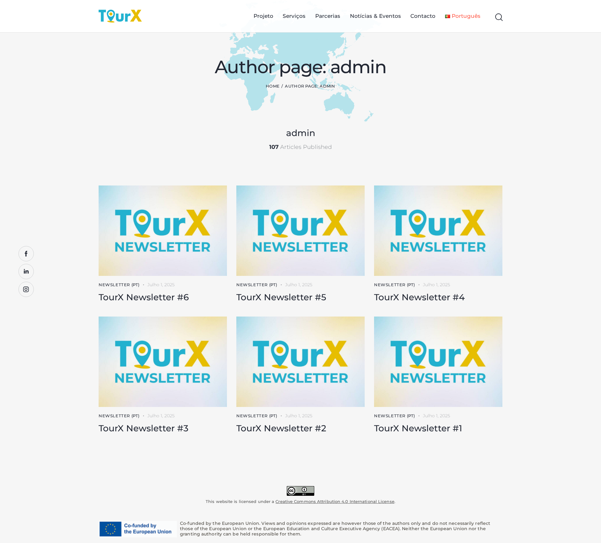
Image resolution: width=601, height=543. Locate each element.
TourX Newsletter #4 (419, 297)
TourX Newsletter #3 (143, 428)
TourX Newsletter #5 (281, 297)
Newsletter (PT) (119, 284)
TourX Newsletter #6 (144, 297)
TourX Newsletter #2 (281, 428)
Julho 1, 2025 (161, 284)
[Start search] (498, 17)
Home (273, 86)
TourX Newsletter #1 (418, 428)
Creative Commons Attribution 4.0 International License (334, 501)
